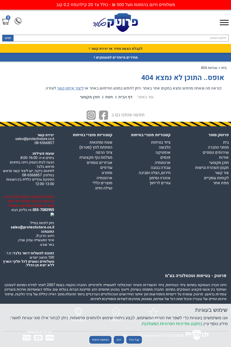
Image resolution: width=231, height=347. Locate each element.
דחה (118, 340)
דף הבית (125, 97)
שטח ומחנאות (101, 142)
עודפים (106, 168)
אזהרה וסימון (160, 178)
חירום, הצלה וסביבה (155, 173)
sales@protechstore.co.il (32, 227)
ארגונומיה (163, 163)
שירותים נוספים (216, 153)
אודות (224, 158)
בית (223, 68)
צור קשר (222, 173)
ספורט (107, 173)
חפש (8, 38)
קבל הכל (134, 340)
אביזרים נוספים (99, 163)
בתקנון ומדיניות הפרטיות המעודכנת (172, 323)
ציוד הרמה (104, 153)
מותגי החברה (218, 147)
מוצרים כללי (102, 183)
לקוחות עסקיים (216, 178)
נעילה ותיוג (103, 188)
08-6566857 (44, 143)
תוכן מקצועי (90, 97)
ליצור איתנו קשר (70, 88)
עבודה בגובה (161, 168)
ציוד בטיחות (161, 142)
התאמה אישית (100, 340)
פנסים (165, 158)
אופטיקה (163, 153)
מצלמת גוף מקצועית (95, 158)
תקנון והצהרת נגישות (212, 168)
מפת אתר (221, 183)
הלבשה (165, 147)
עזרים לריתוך (160, 183)
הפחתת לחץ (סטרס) (95, 147)
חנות (109, 97)
